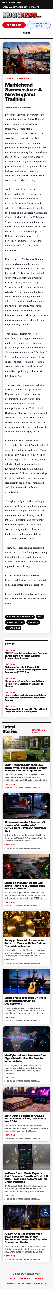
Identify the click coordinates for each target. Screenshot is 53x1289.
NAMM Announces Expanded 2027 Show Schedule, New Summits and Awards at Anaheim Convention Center (25, 1238)
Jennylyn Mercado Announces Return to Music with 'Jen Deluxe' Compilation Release (25, 943)
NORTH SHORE (13, 628)
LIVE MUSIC (33, 622)
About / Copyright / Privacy (26, 1278)
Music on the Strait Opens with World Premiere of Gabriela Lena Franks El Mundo (24, 885)
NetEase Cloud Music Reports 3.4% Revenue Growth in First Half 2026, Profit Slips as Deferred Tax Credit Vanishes (26, 1177)
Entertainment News (39, 25)
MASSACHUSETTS (15, 622)
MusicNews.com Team (29, 788)
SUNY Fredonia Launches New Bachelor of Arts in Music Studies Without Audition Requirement (25, 767)
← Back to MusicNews (17, 79)
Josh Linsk (27, 107)
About (26, 33)
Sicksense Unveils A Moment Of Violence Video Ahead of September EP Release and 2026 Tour (25, 827)
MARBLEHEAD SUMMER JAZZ (20, 617)
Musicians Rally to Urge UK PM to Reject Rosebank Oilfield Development (25, 1000)
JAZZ (40, 617)
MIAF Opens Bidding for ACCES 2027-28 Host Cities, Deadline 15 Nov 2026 (25, 1118)
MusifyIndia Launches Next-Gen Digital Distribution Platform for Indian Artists (25, 1058)
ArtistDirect (14, 25)
